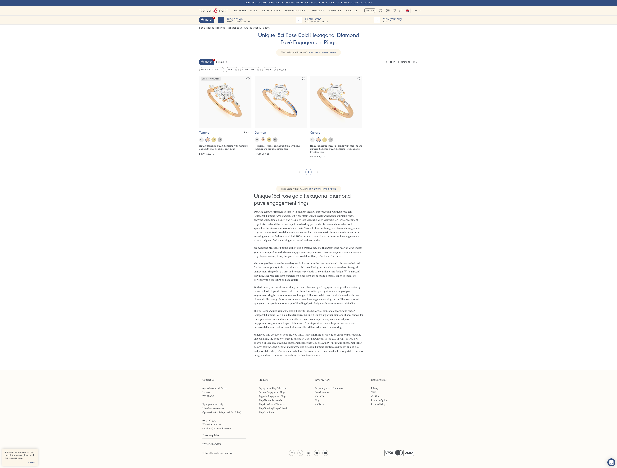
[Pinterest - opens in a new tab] (300, 453)
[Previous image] (204, 101)
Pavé (246, 28)
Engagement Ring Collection (272, 388)
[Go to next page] (317, 172)
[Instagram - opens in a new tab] (308, 453)
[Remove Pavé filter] (236, 69)
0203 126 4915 (209, 420)
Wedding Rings (271, 10)
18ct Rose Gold (234, 28)
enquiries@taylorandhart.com (216, 428)
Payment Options (379, 400)
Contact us (388, 11)
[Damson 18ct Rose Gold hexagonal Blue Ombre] (281, 117)
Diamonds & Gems (296, 10)
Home (202, 28)
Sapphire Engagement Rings (272, 396)
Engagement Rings (245, 10)
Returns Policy (378, 404)
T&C (373, 392)
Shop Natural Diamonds (270, 400)
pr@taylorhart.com (211, 443)
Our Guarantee (322, 392)
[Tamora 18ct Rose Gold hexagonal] (225, 117)
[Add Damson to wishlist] (303, 79)
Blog (317, 400)
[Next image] (247, 101)
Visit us (370, 10)
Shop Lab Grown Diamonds (272, 404)
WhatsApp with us (211, 424)
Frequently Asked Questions (329, 388)
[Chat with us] (611, 462)
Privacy (375, 388)
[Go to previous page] (300, 172)
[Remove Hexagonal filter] (258, 69)
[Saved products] (394, 10)
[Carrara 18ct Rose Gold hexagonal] (336, 117)
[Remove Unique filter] (275, 69)
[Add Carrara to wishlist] (359, 79)
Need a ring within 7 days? (308, 52)
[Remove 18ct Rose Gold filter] (221, 69)
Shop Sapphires (266, 412)
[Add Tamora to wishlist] (248, 79)
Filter (209, 19)
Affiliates (319, 404)
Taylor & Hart (213, 10)
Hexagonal (255, 28)
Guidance (335, 10)
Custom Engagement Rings (272, 392)
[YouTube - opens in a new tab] (325, 453)
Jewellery (318, 10)
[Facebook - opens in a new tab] (292, 453)
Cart (401, 10)
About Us (352, 10)
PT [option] (201, 139)
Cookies (375, 396)
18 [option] (207, 139)
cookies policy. (15, 457)
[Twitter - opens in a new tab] (317, 453)
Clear (282, 70)
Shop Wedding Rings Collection (274, 408)
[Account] (381, 11)
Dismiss (31, 462)
